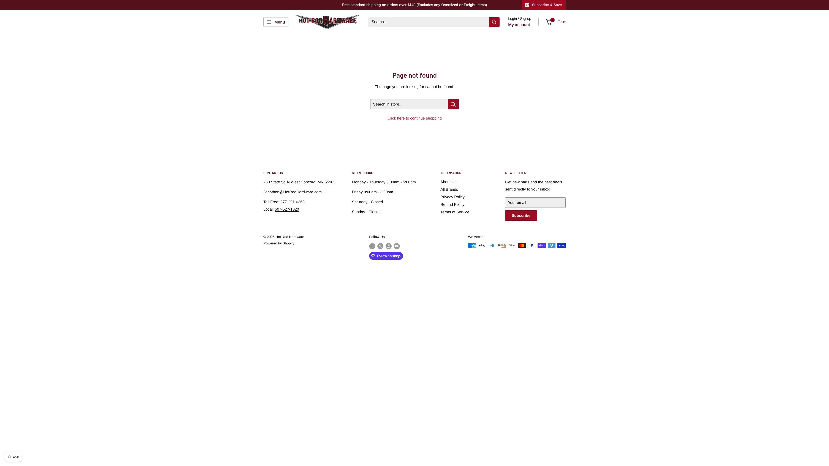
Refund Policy (452, 204)
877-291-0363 (292, 202)
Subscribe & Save (547, 5)
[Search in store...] (453, 104)
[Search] (494, 22)
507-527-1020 (287, 209)
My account (519, 24)
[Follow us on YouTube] (397, 246)
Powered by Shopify (278, 243)
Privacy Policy (452, 197)
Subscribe (521, 215)
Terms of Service (454, 212)
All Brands (449, 189)
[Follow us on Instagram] (389, 246)
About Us (448, 182)
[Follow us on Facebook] (372, 246)
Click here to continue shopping (415, 118)
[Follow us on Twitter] (380, 246)
